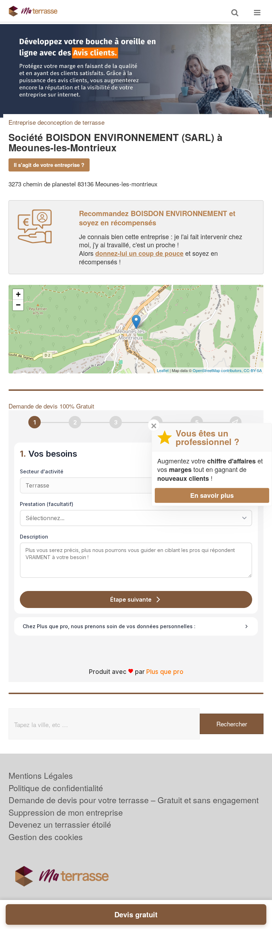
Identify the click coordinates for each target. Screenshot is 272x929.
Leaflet (163, 370)
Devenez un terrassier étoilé (59, 824)
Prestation (46, 504)
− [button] (18, 304)
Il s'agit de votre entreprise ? (49, 165)
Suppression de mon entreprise (65, 812)
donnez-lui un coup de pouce (139, 253)
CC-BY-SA (253, 370)
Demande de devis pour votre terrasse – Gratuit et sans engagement (133, 800)
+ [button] (18, 294)
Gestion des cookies (45, 837)
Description (34, 537)
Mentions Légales (40, 775)
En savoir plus (212, 495)
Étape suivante (131, 599)
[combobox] (134, 518)
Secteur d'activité (41, 471)
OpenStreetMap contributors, (218, 370)
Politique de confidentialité (55, 788)
